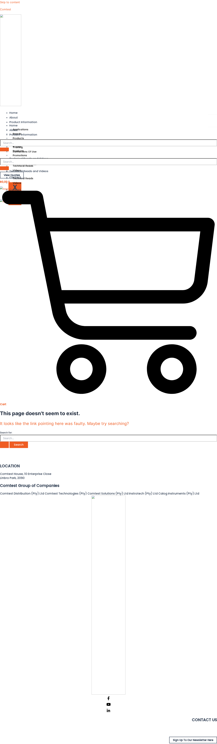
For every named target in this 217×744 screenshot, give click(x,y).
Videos (17, 183)
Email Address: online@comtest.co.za (189, 732)
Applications (20, 129)
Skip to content (10, 2)
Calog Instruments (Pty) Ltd (178, 493)
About (13, 117)
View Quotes (12, 175)
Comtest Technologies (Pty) (66, 493)
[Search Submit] (4, 445)
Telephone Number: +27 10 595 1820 (191, 728)
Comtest (5, 9)
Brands (17, 146)
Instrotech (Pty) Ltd (143, 493)
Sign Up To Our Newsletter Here (193, 740)
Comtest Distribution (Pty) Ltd (22, 493)
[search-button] (4, 149)
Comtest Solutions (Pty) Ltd (107, 493)
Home (13, 113)
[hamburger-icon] (212, 112)
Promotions (20, 155)
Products (18, 138)
